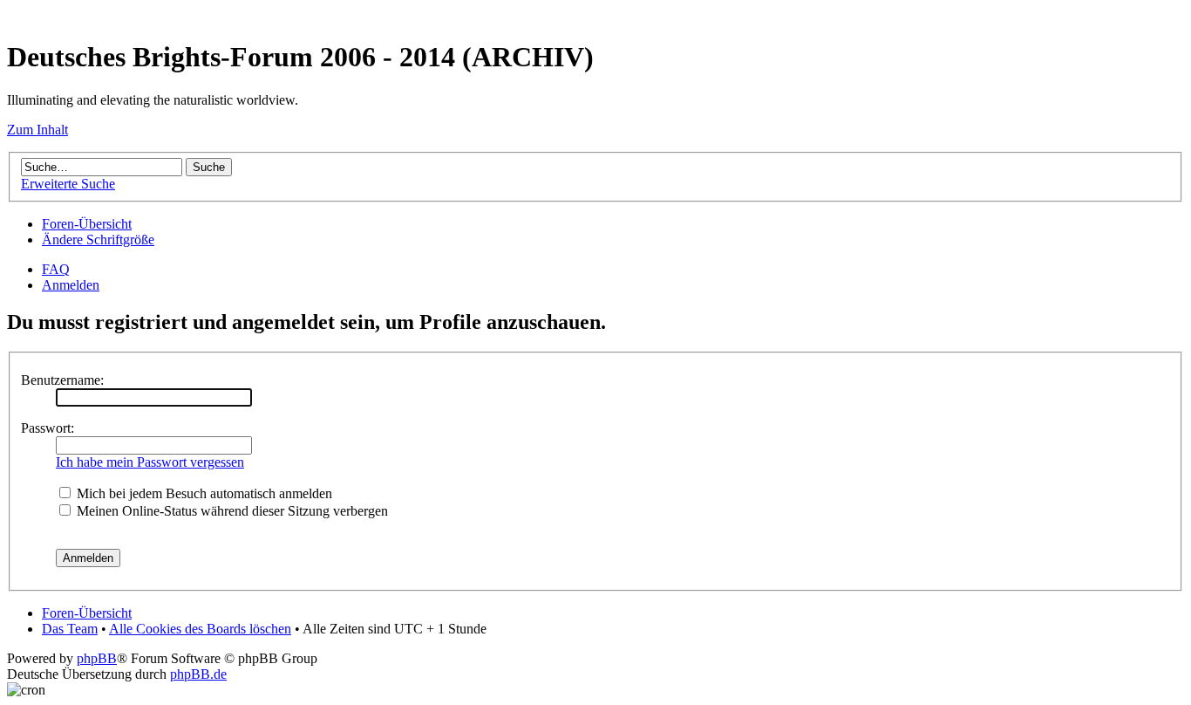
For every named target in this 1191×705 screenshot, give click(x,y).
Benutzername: (62, 380)
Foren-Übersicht (87, 223)
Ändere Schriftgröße (98, 239)
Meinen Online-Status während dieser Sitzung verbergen (230, 510)
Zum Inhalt (37, 129)
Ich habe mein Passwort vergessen (150, 462)
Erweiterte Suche (68, 183)
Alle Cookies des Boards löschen (200, 628)
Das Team (70, 628)
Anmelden (70, 284)
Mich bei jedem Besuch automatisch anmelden (202, 493)
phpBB (97, 658)
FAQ (56, 269)
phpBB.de (198, 674)
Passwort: (47, 428)
